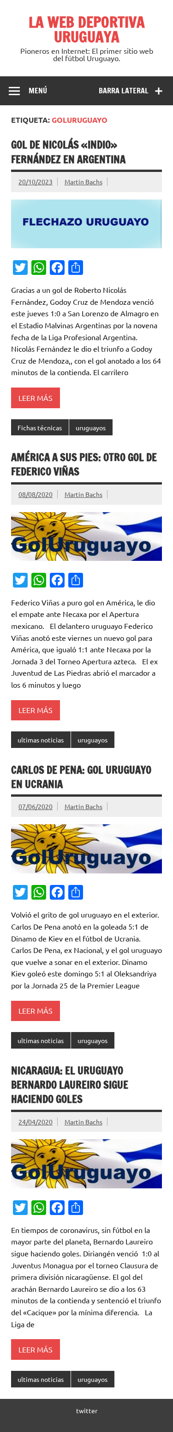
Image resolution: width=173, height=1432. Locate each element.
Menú (38, 91)
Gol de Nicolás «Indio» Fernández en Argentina (68, 151)
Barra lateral (124, 91)
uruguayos (91, 427)
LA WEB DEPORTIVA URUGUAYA (87, 29)
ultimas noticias (41, 740)
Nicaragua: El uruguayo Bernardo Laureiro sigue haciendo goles (69, 1085)
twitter (86, 1410)
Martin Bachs (83, 181)
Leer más (35, 397)
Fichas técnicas (40, 427)
